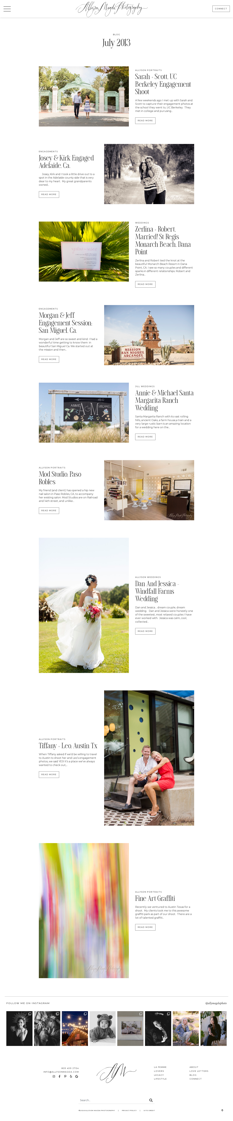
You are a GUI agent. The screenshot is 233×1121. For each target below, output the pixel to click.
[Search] (151, 1100)
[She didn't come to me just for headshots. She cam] (47, 1028)
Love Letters (199, 1071)
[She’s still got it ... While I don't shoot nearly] (75, 1028)
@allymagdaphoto (216, 1003)
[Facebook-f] (59, 1076)
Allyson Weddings (148, 577)
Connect (196, 1079)
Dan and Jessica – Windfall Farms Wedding (157, 592)
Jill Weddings (145, 386)
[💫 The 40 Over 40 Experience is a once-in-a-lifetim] (158, 1028)
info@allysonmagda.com (61, 1072)
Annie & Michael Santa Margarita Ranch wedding (164, 401)
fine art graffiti (155, 899)
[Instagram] (54, 1076)
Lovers (159, 1071)
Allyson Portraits (148, 70)
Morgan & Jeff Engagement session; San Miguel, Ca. (65, 323)
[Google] (77, 1076)
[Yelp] (71, 1076)
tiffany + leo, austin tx (68, 746)
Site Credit (149, 1110)
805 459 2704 (70, 1068)
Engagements (48, 151)
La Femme (160, 1067)
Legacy (159, 1075)
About (194, 1067)
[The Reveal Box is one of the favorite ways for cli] (130, 1028)
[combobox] (112, 1100)
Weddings (142, 223)
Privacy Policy (129, 1110)
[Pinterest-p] (65, 1076)
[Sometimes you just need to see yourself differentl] (19, 1028)
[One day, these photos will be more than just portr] (186, 1028)
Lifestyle (160, 1079)
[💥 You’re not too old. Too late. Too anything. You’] (214, 1028)
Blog (116, 34)
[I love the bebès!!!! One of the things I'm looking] (103, 1028)
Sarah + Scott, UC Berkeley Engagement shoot (163, 85)
